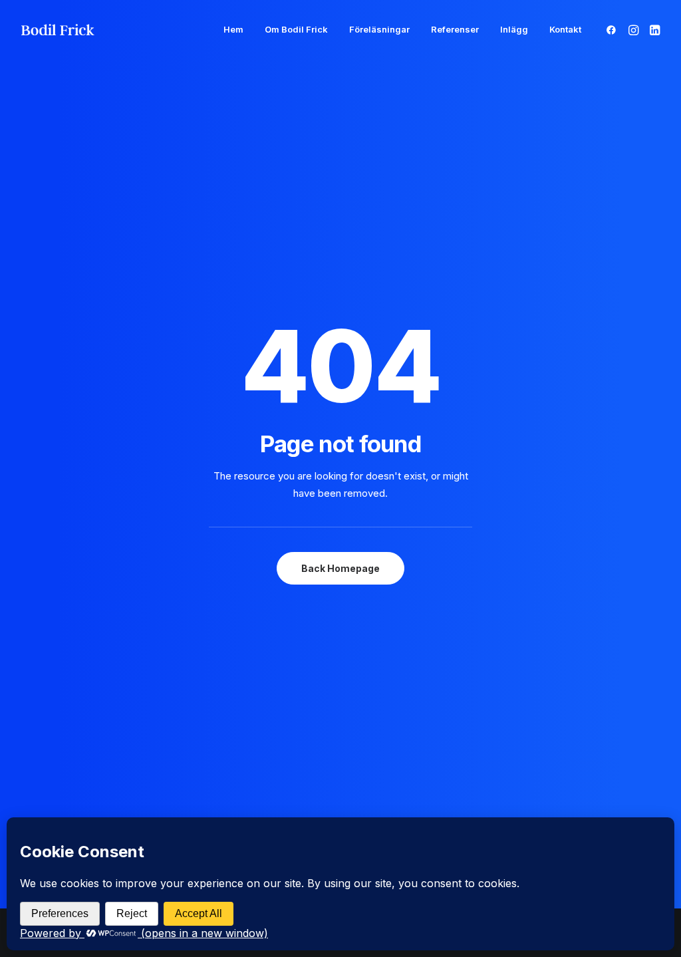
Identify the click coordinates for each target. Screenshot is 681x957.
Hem (233, 29)
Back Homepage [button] (340, 568)
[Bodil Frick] (57, 29)
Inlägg (514, 29)
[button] (613, 29)
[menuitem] (233, 29)
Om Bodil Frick (296, 29)
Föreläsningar (379, 29)
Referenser (455, 29)
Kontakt (565, 29)
